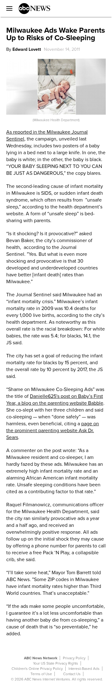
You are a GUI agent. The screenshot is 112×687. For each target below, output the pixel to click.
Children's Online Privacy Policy (37, 668)
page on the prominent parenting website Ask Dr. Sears (52, 431)
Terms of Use (41, 674)
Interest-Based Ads (84, 668)
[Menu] (8, 8)
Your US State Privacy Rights (55, 663)
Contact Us (72, 674)
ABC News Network (40, 658)
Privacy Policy (74, 658)
